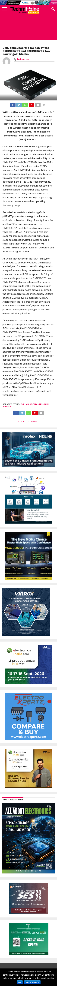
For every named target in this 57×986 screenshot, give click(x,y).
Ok (19, 982)
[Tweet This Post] (22, 412)
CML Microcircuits (31, 404)
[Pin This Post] (35, 412)
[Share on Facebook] (16, 412)
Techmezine (23, 59)
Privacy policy (32, 982)
